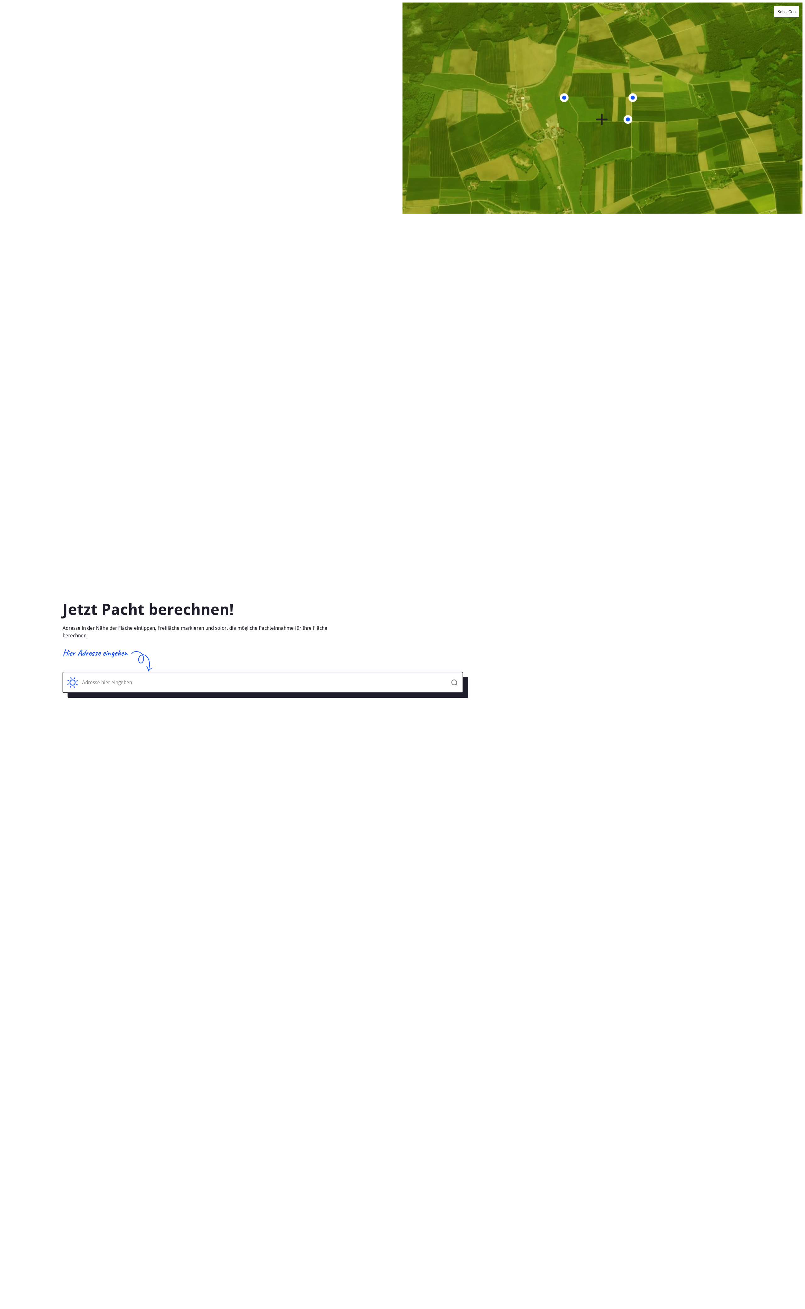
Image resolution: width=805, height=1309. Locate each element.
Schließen (786, 11)
